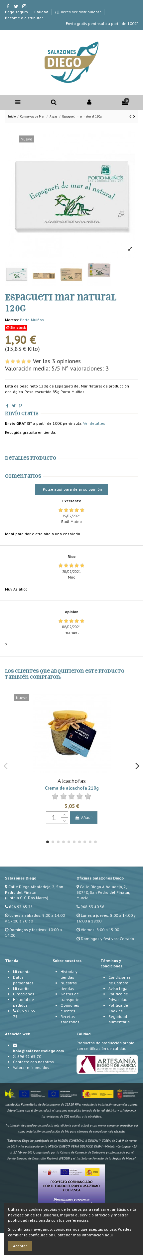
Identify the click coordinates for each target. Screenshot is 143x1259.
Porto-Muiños (32, 319)
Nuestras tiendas (69, 985)
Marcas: (12, 319)
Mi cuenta (22, 971)
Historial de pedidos (23, 1002)
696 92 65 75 (21, 906)
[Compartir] (7, 405)
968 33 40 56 (92, 906)
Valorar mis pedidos (31, 1067)
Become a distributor (24, 17)
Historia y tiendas (69, 974)
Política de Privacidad (118, 996)
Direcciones (23, 993)
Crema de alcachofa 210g (72, 788)
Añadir (87, 817)
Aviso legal (118, 988)
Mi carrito (21, 988)
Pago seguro (17, 11)
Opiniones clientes (70, 1008)
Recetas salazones (70, 1019)
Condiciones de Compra (119, 980)
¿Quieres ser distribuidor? (78, 11)
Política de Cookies (118, 1008)
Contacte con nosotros (33, 1061)
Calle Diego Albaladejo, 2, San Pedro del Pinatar (34, 889)
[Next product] (134, 116)
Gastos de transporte (70, 996)
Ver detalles (94, 423)
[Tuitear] (14, 405)
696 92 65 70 (29, 1056)
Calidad (41, 11)
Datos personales (23, 980)
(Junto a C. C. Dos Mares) (26, 897)
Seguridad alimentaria (119, 1019)
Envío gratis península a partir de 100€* (102, 23)
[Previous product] (131, 116)
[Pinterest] (20, 405)
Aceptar (20, 1245)
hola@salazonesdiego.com (38, 1050)
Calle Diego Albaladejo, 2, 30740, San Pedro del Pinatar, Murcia (103, 892)
